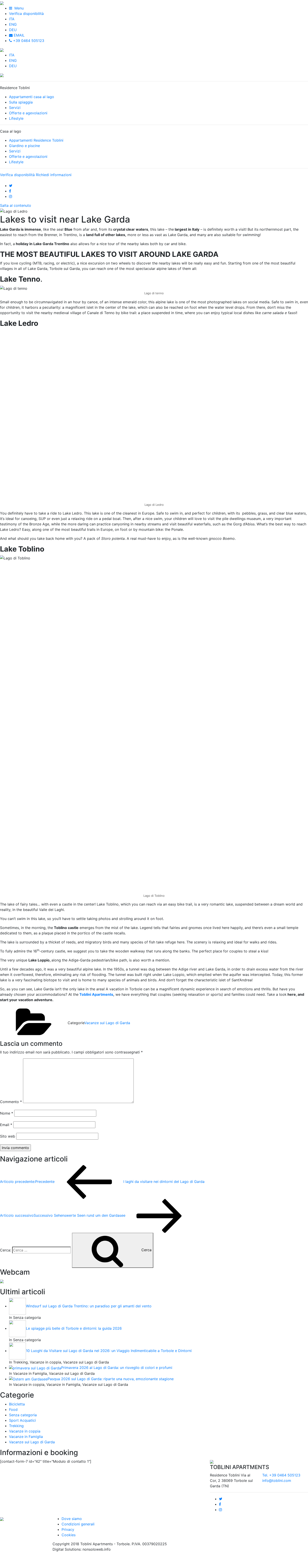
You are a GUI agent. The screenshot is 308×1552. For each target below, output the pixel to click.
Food (13, 1409)
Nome (6, 1113)
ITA (11, 19)
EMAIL (19, 35)
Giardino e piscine (24, 145)
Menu (18, 8)
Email (6, 1124)
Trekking (16, 1425)
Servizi (15, 107)
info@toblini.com (276, 1480)
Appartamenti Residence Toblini (36, 140)
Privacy (68, 1529)
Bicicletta (17, 1404)
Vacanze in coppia (24, 1431)
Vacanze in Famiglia (26, 1436)
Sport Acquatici (22, 1420)
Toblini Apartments (96, 994)
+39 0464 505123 (28, 40)
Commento (11, 1101)
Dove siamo (72, 1518)
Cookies (69, 1535)
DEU (13, 30)
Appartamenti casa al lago (31, 96)
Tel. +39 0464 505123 (281, 1475)
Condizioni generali (78, 1524)
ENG (13, 24)
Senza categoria (23, 1415)
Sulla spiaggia (21, 102)
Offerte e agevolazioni (28, 113)
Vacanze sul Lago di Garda (107, 1023)
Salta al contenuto (15, 205)
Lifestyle (16, 118)
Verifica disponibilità (26, 13)
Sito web (7, 1136)
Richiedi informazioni (53, 174)
